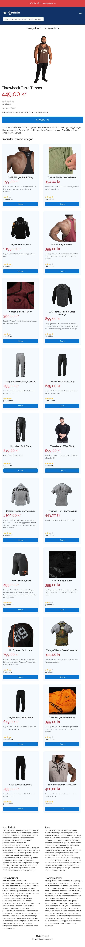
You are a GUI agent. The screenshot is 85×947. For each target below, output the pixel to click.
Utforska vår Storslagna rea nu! (42, 3)
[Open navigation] (80, 12)
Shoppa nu (42, 119)
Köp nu (20, 204)
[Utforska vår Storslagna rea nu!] (42, 1)
